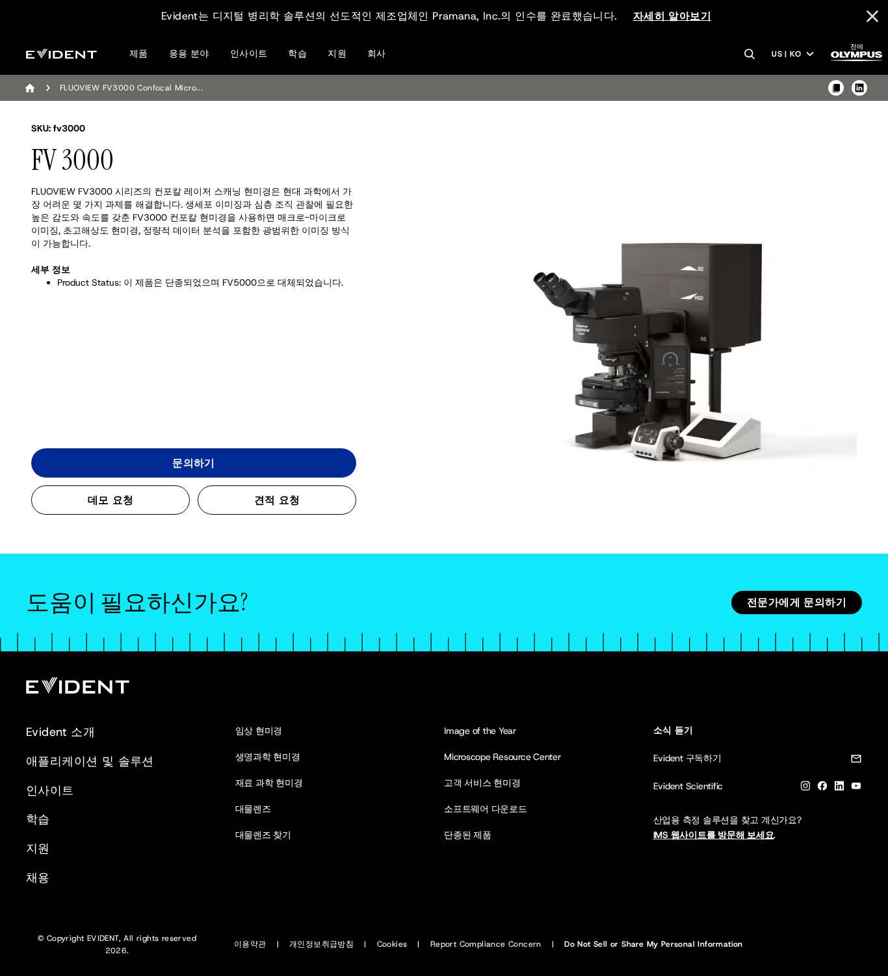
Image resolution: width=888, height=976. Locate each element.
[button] (652, 329)
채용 (38, 878)
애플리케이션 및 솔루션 (90, 761)
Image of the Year (480, 731)
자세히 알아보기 (672, 16)
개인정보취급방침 (321, 944)
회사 (376, 53)
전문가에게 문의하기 (796, 602)
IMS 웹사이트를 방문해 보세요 (713, 835)
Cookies (392, 944)
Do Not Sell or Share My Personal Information (653, 944)
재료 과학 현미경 (269, 783)
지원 (337, 53)
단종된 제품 (467, 835)
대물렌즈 (253, 809)
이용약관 (250, 944)
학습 (297, 53)
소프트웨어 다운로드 (485, 809)
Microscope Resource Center (502, 757)
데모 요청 (111, 500)
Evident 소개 (60, 732)
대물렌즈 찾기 (263, 835)
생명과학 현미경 (267, 757)
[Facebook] (822, 788)
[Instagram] (805, 788)
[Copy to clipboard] (836, 88)
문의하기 (193, 463)
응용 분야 (189, 53)
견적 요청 (277, 500)
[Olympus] (857, 56)
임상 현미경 (259, 731)
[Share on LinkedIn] (859, 88)
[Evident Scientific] (61, 53)
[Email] (856, 761)
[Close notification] (872, 16)
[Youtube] (856, 788)
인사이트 (249, 53)
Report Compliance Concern (486, 944)
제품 (138, 53)
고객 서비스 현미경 (482, 783)
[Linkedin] (839, 788)
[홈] (29, 87)
